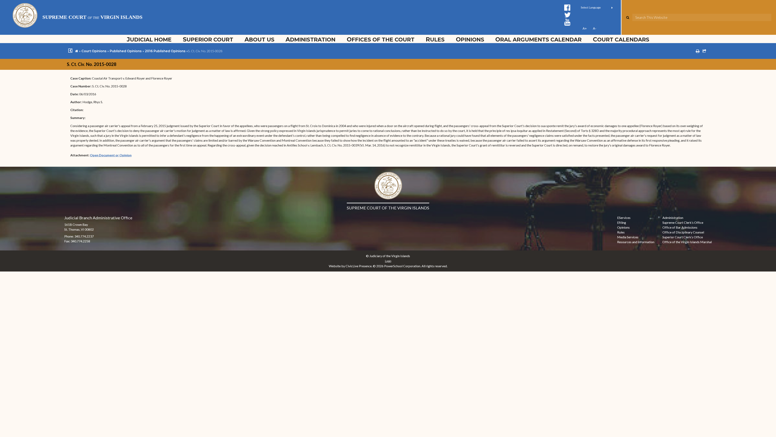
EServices (623, 218)
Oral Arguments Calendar (538, 39)
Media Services (627, 237)
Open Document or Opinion (111, 155)
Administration (310, 39)
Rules (435, 39)
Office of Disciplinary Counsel (683, 232)
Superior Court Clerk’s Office (682, 237)
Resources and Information (635, 242)
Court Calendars (621, 39)
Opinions (470, 39)
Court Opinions (93, 51)
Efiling (621, 222)
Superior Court (208, 39)
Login (388, 261)
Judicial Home (149, 39)
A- (594, 28)
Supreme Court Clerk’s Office (682, 222)
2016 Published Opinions (165, 51)
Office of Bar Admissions (679, 227)
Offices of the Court (380, 39)
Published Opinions (126, 51)
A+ (585, 28)
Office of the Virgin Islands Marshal (687, 242)
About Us (259, 39)
